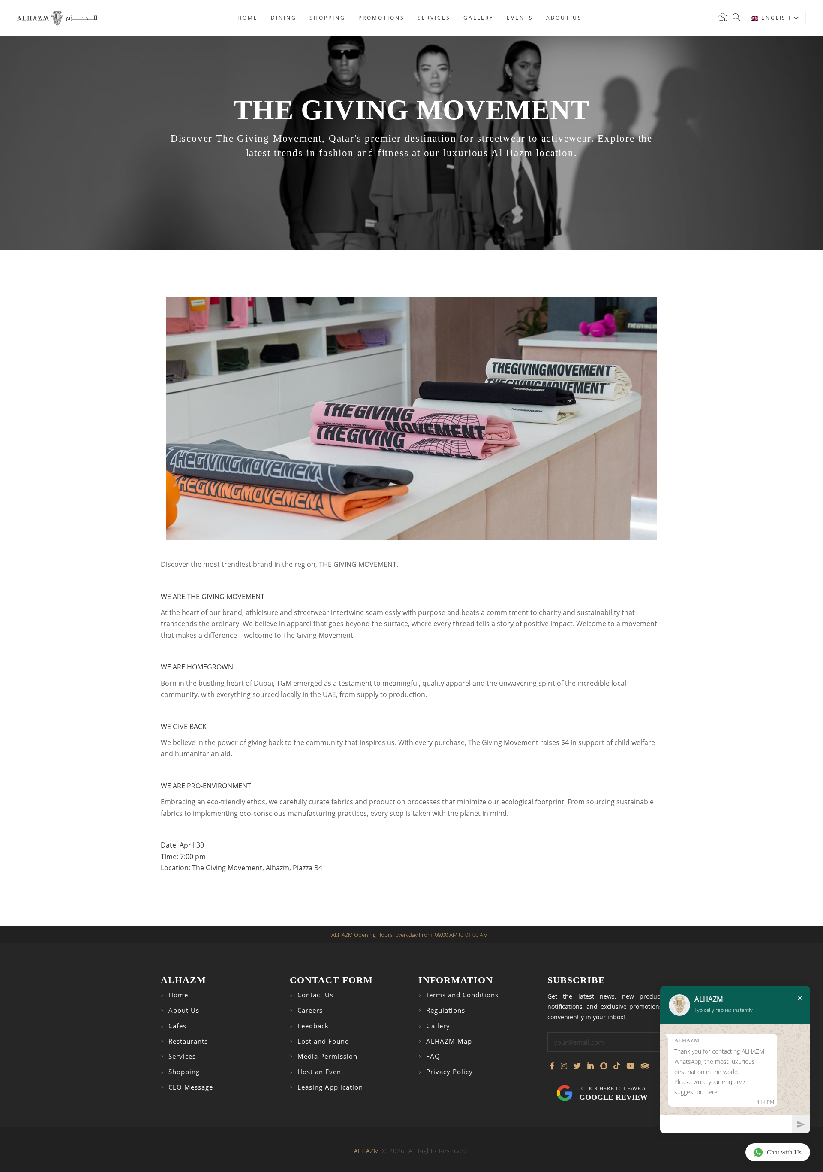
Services (434, 17)
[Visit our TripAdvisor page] (645, 1066)
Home (247, 17)
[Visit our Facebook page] (552, 1066)
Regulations (445, 1010)
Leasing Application (330, 1087)
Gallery (478, 17)
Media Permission (327, 1056)
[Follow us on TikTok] (616, 1066)
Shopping (327, 17)
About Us (183, 1010)
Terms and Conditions (462, 995)
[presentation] (175, 418)
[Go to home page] (57, 18)
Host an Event (320, 1072)
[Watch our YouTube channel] (630, 1066)
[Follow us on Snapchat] (603, 1066)
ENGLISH (777, 17)
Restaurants (188, 1041)
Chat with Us (784, 1152)
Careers (310, 1010)
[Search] (736, 18)
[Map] (724, 18)
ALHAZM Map (449, 1041)
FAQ (433, 1056)
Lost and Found (323, 1041)
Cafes (177, 1026)
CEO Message (190, 1087)
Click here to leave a (613, 1093)
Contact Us (315, 995)
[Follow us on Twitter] (577, 1066)
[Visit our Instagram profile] (564, 1066)
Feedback (313, 1026)
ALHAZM (366, 1151)
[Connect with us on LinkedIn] (590, 1066)
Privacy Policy (449, 1072)
